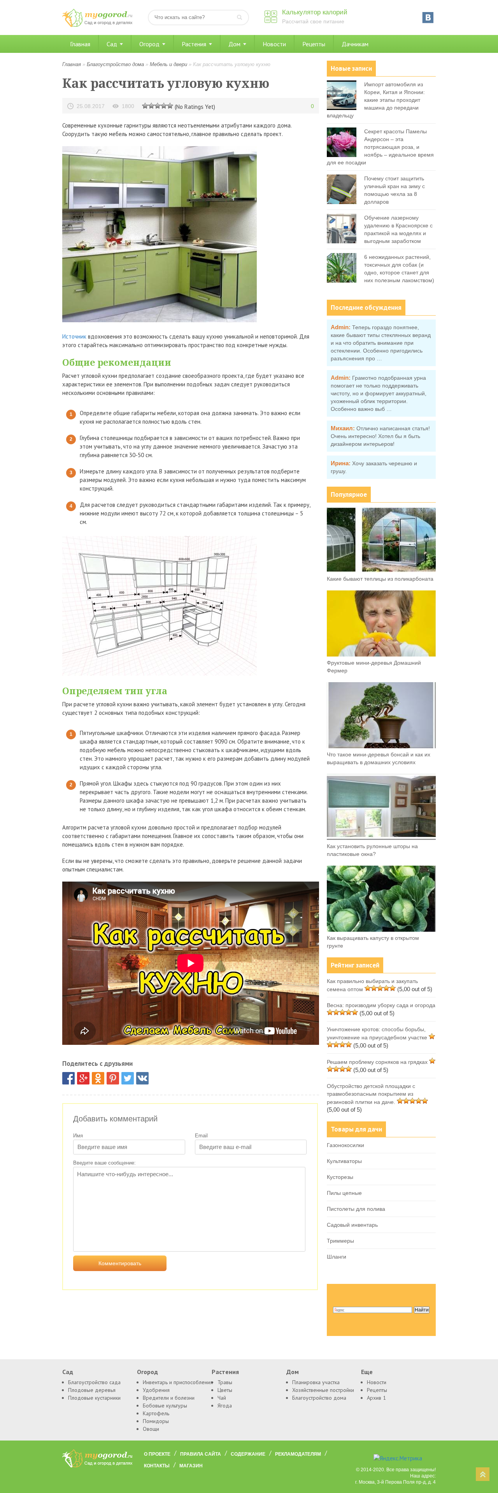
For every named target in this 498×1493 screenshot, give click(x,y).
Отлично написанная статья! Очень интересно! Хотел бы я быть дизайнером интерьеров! (380, 436)
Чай (221, 1397)
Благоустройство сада (94, 1382)
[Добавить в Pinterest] (113, 1078)
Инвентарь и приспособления (178, 1382)
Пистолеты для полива (356, 1209)
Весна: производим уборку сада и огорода (381, 1005)
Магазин (191, 1466)
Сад (112, 44)
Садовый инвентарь (352, 1225)
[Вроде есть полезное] (151, 105)
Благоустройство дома (115, 64)
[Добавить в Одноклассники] (98, 1078)
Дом (234, 44)
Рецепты (313, 44)
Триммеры (340, 1241)
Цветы (224, 1389)
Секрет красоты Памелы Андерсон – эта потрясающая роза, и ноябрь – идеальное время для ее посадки (380, 147)
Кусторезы (340, 1177)
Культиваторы (344, 1161)
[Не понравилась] (145, 105)
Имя (78, 1136)
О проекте (157, 1454)
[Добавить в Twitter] (127, 1078)
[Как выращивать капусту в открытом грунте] (381, 930)
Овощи (151, 1428)
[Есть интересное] (157, 105)
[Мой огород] (97, 25)
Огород (149, 44)
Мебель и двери (168, 64)
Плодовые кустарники (94, 1397)
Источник (74, 336)
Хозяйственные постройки (323, 1389)
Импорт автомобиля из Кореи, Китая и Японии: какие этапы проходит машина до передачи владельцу (376, 100)
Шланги (336, 1257)
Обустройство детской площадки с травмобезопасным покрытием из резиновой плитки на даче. (371, 1094)
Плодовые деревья (92, 1389)
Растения (194, 44)
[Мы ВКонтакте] (428, 17)
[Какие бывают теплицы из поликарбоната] (381, 571)
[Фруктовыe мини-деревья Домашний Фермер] (381, 654)
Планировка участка (316, 1382)
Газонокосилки (345, 1145)
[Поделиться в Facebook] (68, 1078)
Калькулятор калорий (314, 12)
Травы (224, 1382)
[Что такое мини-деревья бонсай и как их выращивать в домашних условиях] (381, 746)
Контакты (157, 1466)
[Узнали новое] (164, 105)
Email (201, 1136)
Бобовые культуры (165, 1405)
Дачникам (355, 44)
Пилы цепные (344, 1193)
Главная (80, 44)
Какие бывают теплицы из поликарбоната (380, 579)
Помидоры (156, 1421)
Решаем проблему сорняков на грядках (377, 1062)
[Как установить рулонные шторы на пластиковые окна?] (381, 838)
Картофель (156, 1413)
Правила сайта (200, 1454)
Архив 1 (376, 1397)
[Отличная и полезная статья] (170, 105)
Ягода (224, 1405)
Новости (274, 44)
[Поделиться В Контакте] (142, 1078)
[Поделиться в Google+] (83, 1078)
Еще (367, 1372)
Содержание (248, 1454)
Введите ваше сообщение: (104, 1163)
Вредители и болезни (169, 1397)
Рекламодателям (298, 1454)
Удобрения (156, 1389)
